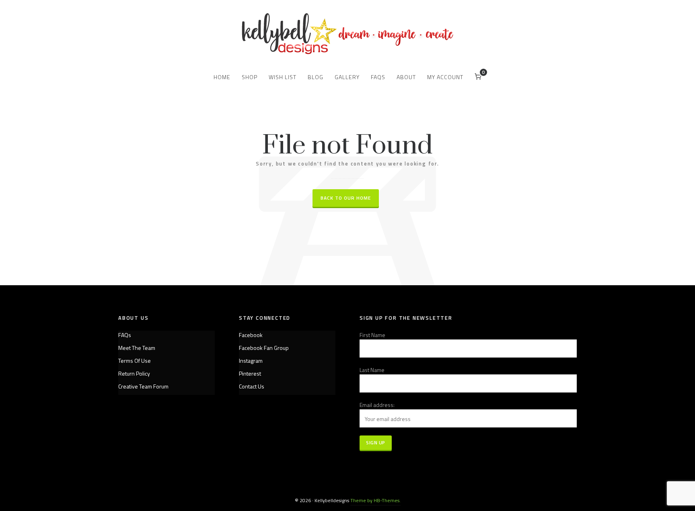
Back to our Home (346, 198)
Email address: (377, 405)
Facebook (251, 335)
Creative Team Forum (143, 386)
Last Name (372, 370)
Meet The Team (136, 347)
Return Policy (134, 373)
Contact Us (251, 386)
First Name (372, 335)
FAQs (124, 335)
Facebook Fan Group (264, 347)
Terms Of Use (134, 360)
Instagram (251, 360)
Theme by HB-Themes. (375, 500)
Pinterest (250, 373)
